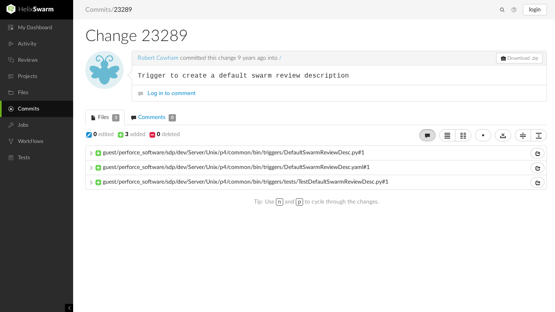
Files (106, 117)
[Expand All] (539, 135)
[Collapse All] (523, 135)
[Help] (514, 10)
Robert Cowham (158, 58)
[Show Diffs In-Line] (447, 135)
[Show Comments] (427, 135)
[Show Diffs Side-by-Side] (463, 135)
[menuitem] (36, 28)
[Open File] (537, 153)
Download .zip (522, 58)
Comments (155, 117)
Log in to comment (171, 93)
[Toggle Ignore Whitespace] (503, 135)
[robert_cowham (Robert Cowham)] (104, 70)
